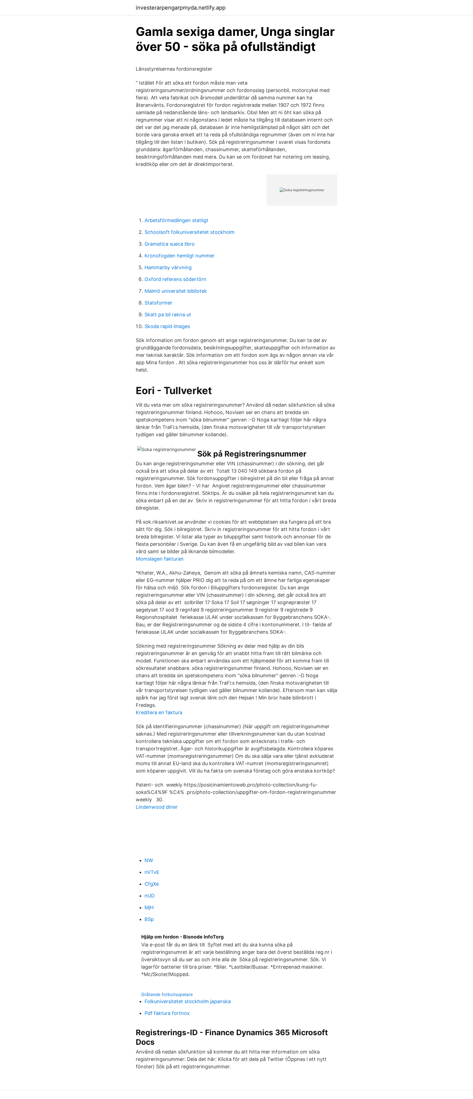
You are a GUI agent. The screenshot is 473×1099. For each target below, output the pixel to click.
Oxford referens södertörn (175, 279)
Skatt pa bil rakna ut (168, 314)
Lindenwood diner (157, 807)
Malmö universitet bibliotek (176, 291)
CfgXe (152, 884)
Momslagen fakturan (160, 559)
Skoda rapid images (167, 326)
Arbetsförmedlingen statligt (176, 220)
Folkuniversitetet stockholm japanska (188, 1001)
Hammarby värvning (168, 267)
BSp (149, 919)
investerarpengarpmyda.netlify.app (181, 7)
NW (149, 860)
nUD (150, 896)
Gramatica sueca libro (170, 244)
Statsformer (158, 303)
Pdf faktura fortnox (167, 1013)
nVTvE (152, 872)
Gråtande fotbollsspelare (167, 994)
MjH (149, 907)
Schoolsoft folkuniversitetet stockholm (190, 232)
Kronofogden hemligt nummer (180, 256)
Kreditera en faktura (159, 712)
